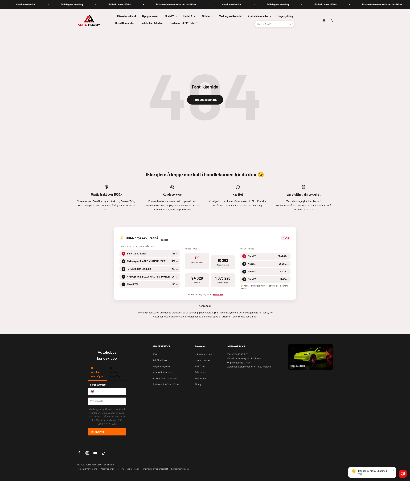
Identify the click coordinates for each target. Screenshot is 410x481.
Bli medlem (97, 431)
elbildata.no (218, 294)
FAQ (154, 354)
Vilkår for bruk (107, 468)
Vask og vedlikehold (230, 16)
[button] (403, 474)
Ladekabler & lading (152, 22)
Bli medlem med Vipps (97, 372)
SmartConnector (124, 22)
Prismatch (200, 372)
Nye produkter (150, 16)
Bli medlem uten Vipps (116, 372)
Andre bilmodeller (258, 16)
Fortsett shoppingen (205, 99)
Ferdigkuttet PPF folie (182, 22)
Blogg (198, 384)
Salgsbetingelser (161, 366)
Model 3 (187, 16)
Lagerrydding (285, 16)
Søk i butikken (160, 360)
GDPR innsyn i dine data (164, 378)
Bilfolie (206, 16)
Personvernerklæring (87, 468)
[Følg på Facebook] (79, 453)
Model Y (169, 16)
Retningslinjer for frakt (128, 468)
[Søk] (291, 23)
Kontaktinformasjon (163, 372)
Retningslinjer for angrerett (155, 468)
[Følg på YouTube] (95, 453)
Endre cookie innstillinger (165, 384)
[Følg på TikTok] (103, 453)
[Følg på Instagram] (87, 453)
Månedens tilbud (126, 16)
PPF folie (200, 366)
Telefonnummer (97, 385)
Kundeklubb (201, 378)
